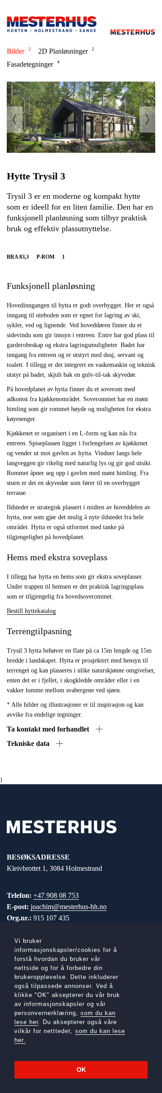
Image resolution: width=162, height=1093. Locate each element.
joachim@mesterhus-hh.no (69, 906)
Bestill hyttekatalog (31, 611)
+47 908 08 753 (56, 895)
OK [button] (81, 1069)
